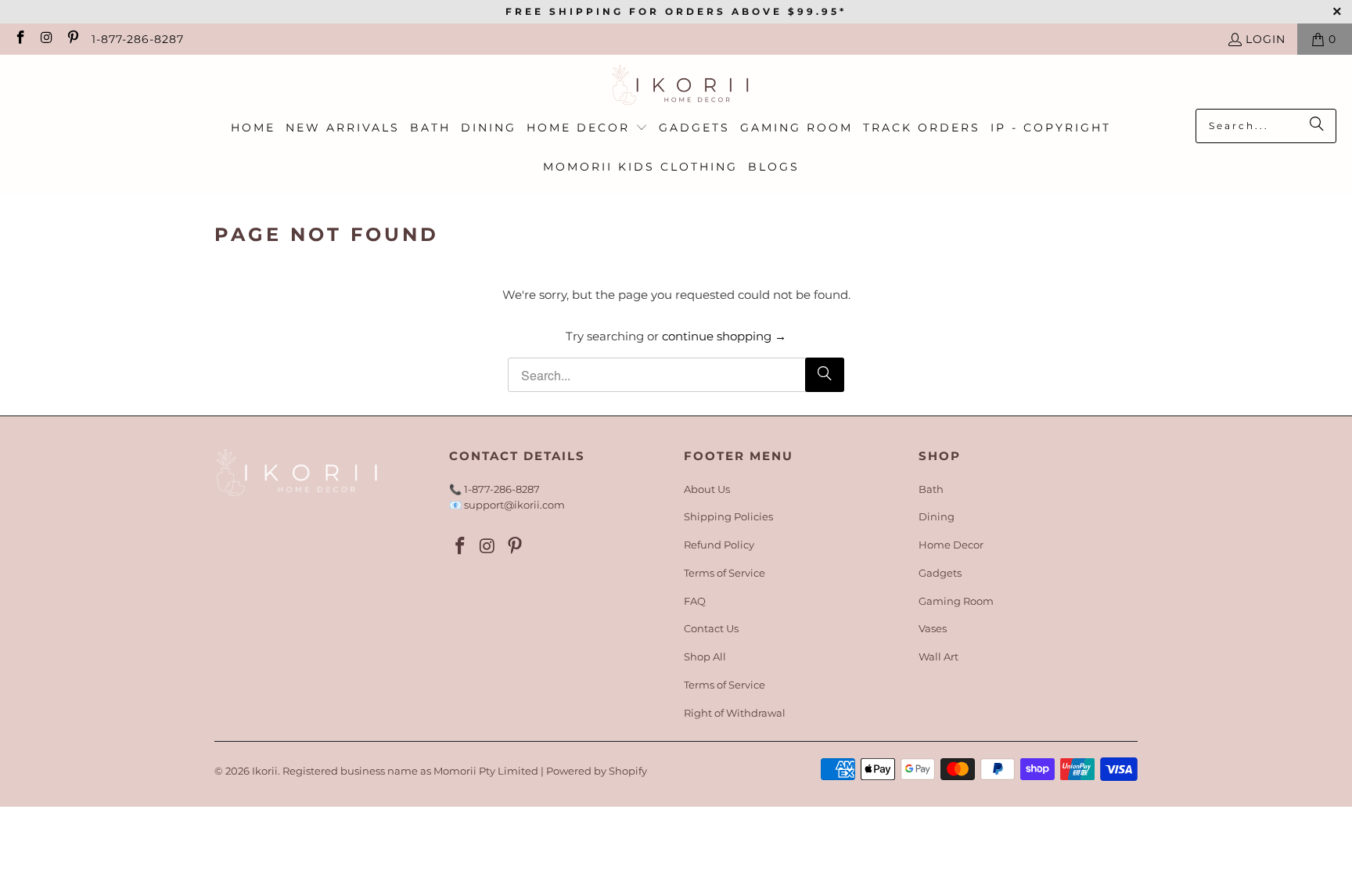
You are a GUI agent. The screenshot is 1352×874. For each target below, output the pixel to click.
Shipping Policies (728, 516)
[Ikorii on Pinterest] (72, 39)
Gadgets (940, 572)
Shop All (705, 656)
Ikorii (265, 770)
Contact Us (711, 628)
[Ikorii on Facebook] (19, 39)
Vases (933, 628)
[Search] (1316, 126)
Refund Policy (719, 544)
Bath (931, 489)
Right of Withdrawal (735, 713)
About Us (707, 489)
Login (1265, 39)
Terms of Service (724, 572)
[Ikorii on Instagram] (46, 39)
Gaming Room (956, 601)
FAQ (695, 601)
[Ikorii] (676, 86)
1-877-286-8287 (138, 39)
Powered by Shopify (596, 770)
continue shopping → (724, 336)
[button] (587, 128)
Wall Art (938, 656)
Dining (937, 516)
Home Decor (951, 544)
